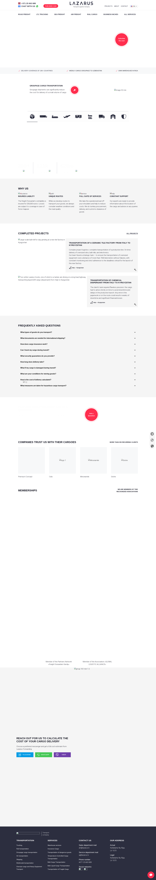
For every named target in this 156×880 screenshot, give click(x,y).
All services (130, 14)
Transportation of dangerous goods (59, 852)
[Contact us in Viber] (152, 446)
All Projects (132, 233)
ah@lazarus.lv (84, 848)
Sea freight (59, 14)
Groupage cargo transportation (26, 852)
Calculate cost (50, 6)
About (116, 6)
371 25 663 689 (85, 862)
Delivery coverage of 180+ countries (37, 71)
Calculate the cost (121, 40)
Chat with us (28, 6)
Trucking (19, 845)
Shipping (19, 859)
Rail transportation (22, 849)
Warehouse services (54, 845)
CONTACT (124, 6)
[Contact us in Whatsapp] (152, 440)
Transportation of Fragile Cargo (58, 869)
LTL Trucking (42, 14)
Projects (108, 6)
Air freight (76, 14)
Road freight (24, 14)
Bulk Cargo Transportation (56, 862)
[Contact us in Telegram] (152, 434)
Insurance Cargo (53, 849)
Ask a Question (91, 415)
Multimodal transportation (25, 863)
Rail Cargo (92, 14)
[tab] (32, 116)
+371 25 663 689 (28, 3)
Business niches (110, 14)
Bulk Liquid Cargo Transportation (59, 866)
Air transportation (22, 856)
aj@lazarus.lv (84, 855)
